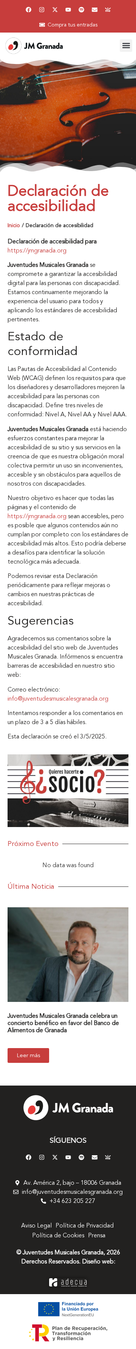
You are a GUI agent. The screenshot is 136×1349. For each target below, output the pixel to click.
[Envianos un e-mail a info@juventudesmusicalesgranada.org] (94, 9)
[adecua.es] (68, 1282)
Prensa (96, 1235)
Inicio (14, 225)
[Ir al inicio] (68, 1107)
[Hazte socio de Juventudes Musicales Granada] (107, 9)
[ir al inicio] (34, 45)
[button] (126, 45)
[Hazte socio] (68, 790)
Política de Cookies (58, 1235)
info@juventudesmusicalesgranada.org (58, 699)
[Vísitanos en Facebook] (28, 9)
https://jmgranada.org (37, 250)
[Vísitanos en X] (54, 9)
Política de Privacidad (85, 1225)
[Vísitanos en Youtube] (68, 9)
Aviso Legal (36, 1225)
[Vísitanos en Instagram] (41, 9)
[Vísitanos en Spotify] (81, 9)
